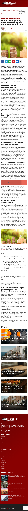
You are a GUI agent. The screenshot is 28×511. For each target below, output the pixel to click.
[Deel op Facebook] (2, 61)
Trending (3, 460)
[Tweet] (6, 61)
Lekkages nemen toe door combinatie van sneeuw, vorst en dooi (16, 497)
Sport (2, 458)
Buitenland (3, 456)
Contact (3, 436)
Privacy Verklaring (5, 443)
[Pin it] (13, 61)
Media (2, 466)
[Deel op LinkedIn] (17, 61)
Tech (2, 464)
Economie (12, 10)
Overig (2, 468)
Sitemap (3, 445)
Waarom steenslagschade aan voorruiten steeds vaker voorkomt (16, 476)
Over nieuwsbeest (5, 438)
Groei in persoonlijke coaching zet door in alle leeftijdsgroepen (16, 489)
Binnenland (7, 10)
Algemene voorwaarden (7, 440)
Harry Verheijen (9, 28)
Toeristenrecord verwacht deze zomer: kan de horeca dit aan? (16, 482)
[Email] (20, 61)
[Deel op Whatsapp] (9, 61)
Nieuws (17, 10)
